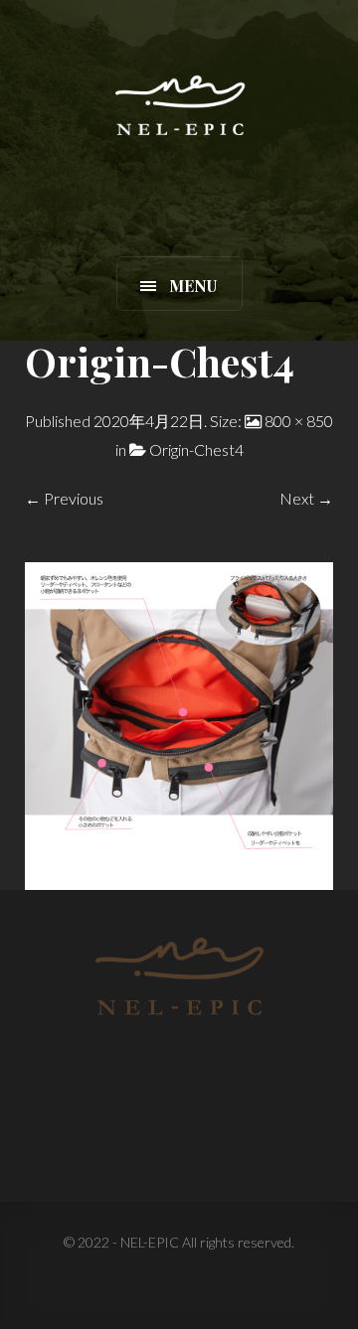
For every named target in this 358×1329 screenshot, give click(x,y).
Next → (306, 498)
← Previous (64, 498)
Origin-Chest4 (196, 449)
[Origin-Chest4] (179, 723)
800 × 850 (299, 420)
